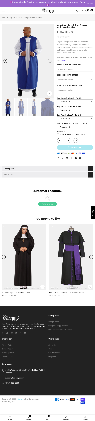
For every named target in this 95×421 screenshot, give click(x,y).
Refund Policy (7, 349)
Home (4, 17)
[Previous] (5, 61)
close (5, 4)
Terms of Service (9, 357)
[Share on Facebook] (58, 158)
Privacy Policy (7, 345)
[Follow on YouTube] (25, 332)
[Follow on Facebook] (3, 332)
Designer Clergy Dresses (58, 326)
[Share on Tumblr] (71, 158)
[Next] (50, 61)
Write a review (47, 204)
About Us (52, 345)
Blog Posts (52, 357)
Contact (51, 349)
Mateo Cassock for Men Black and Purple (66, 293)
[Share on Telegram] (76, 158)
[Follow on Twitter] (7, 332)
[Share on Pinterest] (67, 158)
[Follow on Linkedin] (16, 332)
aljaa (13, 402)
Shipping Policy (8, 353)
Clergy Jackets (54, 322)
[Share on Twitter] (63, 158)
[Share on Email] (80, 158)
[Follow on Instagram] (12, 332)
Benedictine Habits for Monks (60, 329)
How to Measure (54, 353)
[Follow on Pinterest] (20, 332)
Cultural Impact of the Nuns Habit (16, 293)
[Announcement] (47, 4)
